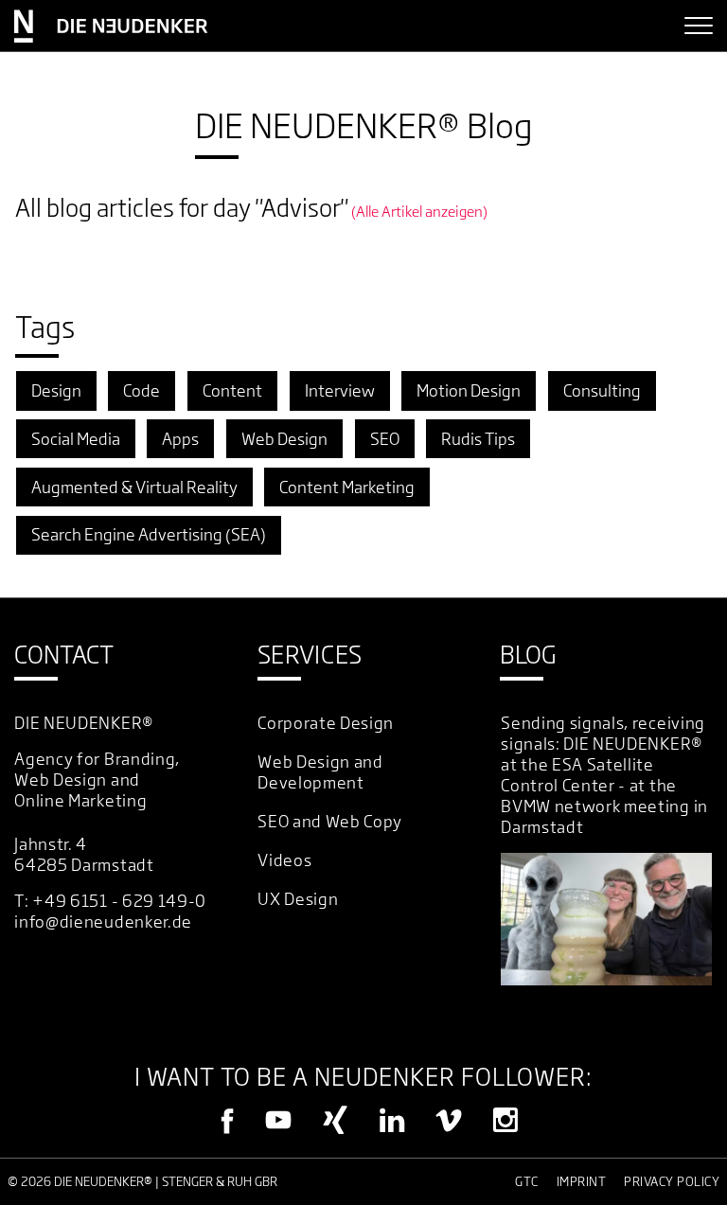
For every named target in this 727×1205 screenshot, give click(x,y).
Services (310, 655)
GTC (527, 1181)
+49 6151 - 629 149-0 (119, 901)
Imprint (582, 1181)
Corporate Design (325, 723)
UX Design (297, 899)
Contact (64, 655)
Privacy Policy (671, 1181)
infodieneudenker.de (103, 921)
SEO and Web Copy (329, 821)
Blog (528, 655)
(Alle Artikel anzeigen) (419, 211)
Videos (284, 860)
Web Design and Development (320, 772)
